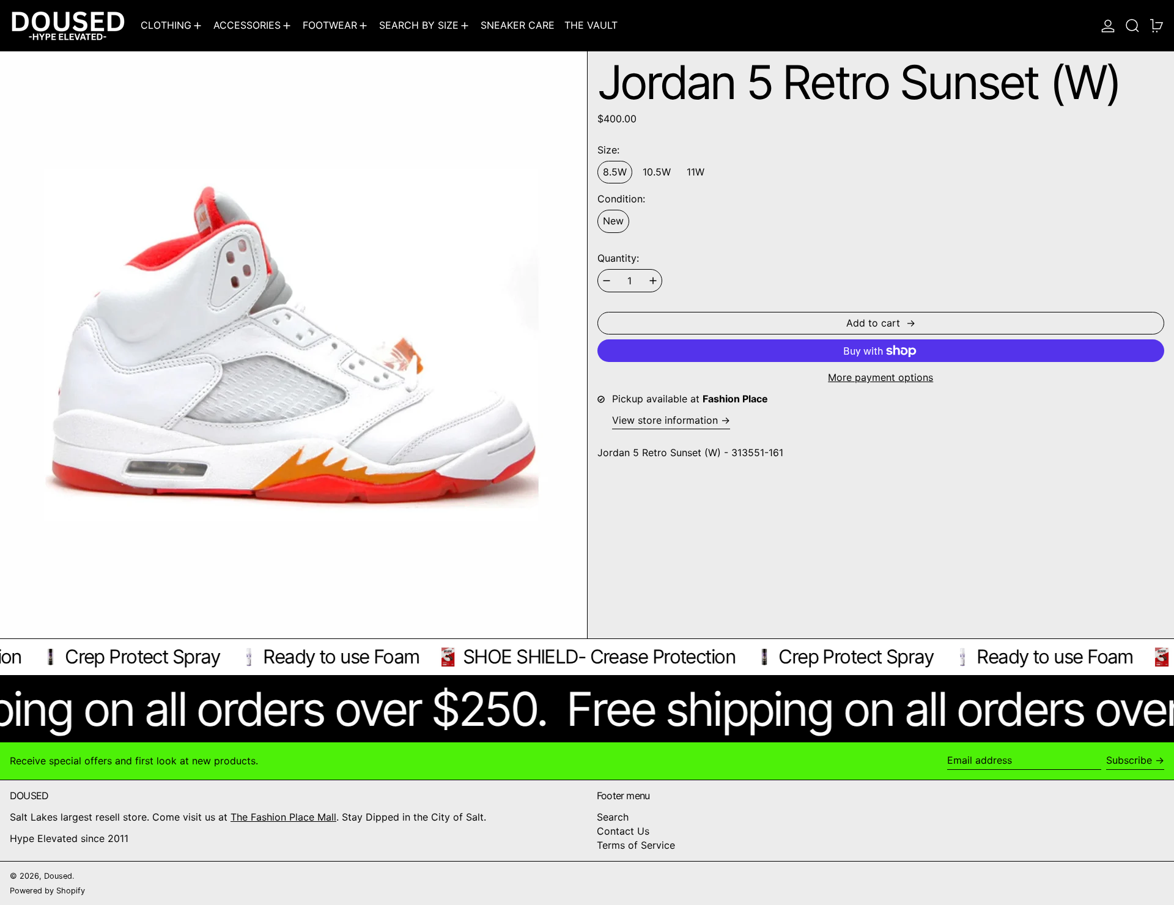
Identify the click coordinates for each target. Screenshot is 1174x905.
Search (613, 817)
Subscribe (1129, 760)
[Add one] (653, 280)
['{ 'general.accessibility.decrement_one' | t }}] (606, 280)
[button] (1132, 25)
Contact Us (623, 831)
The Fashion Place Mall (283, 817)
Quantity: (618, 258)
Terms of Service (636, 845)
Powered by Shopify (47, 890)
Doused (58, 876)
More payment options (880, 377)
